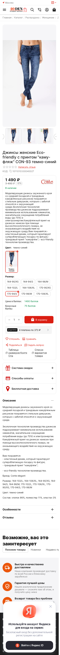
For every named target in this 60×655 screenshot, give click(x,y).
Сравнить (31, 339)
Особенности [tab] (11, 509)
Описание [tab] (9, 400)
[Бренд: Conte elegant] (47, 182)
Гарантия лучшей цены (29, 583)
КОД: (5, 171)
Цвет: (8, 247)
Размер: (9, 276)
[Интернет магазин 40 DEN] (18, 9)
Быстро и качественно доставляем (29, 566)
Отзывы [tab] (8, 517)
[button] (13, 345)
